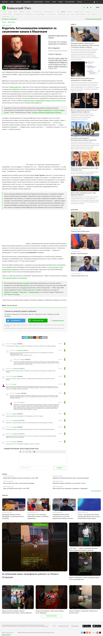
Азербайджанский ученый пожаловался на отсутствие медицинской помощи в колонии (62, 516)
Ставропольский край (80, 14)
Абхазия (4, 11)
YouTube (16, 294)
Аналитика (26, 1)
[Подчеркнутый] (26, 451)
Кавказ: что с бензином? (10, 19)
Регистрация (25, 467)
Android (26, 283)
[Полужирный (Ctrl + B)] (20, 451)
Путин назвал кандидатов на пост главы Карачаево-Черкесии (83, 194)
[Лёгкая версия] (94, 2)
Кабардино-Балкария (78, 11)
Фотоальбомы (69, 1)
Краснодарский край (18, 14)
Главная (4, 22)
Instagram (15, 292)
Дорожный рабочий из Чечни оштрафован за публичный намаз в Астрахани (13, 516)
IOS (32, 283)
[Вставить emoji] (34, 451)
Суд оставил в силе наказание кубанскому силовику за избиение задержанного (38, 516)
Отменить (59, 467)
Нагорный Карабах (29, 14)
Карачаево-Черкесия (7, 14)
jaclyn (22, 402)
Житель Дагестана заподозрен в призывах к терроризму (70, 488)
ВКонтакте (23, 292)
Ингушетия (69, 11)
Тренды (18, 1)
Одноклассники (34, 292)
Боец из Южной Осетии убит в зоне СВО (16, 488)
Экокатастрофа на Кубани (94, 19)
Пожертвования (75, 626)
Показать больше (51, 616)
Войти (97, 7)
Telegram (24, 288)
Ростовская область (51, 14)
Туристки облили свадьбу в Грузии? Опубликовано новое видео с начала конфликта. (17, 612)
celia (14, 384)
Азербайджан (22, 11)
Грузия (58, 11)
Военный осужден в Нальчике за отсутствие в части (69, 483)
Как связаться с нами (63, 626)
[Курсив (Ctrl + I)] (23, 451)
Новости (4, 1)
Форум (47, 1)
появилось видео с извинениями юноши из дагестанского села (44, 100)
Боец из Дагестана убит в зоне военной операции (18, 483)
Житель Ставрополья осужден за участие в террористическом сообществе (84, 111)
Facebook (7, 292)
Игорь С (15, 343)
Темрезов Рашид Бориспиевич (80, 231)
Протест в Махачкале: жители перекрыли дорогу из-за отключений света (84, 578)
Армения (29, 11)
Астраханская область (38, 11)
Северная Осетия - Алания (63, 14)
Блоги (54, 1)
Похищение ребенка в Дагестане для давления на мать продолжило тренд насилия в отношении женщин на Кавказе (85, 45)
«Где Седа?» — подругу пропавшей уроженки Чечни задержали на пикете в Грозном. (83, 549)
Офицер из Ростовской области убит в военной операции (71, 478)
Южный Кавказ (6, 16)
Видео (61, 1)
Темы (11, 1)
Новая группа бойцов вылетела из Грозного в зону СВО (20, 478)
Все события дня (96, 491)
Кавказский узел (15, 87)
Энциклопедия (38, 1)
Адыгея (15, 11)
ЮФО (12, 16)
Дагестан (63, 11)
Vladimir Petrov (20, 350)
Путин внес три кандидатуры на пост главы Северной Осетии (84, 169)
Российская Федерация (40, 14)
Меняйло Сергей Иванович (79, 253)
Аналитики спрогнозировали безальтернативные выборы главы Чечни (83, 139)
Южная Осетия (95, 14)
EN (100, 1)
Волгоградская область (49, 11)
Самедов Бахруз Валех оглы (79, 276)
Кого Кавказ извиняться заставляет (14, 278)
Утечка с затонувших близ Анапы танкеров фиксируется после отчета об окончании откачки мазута (89, 516)
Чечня (88, 14)
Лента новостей (11, 22)
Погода (79, 1)
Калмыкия (87, 11)
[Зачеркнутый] (30, 451)
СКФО (72, 14)
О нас (54, 626)
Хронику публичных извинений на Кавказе (46, 112)
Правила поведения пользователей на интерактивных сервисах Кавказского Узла (35, 632)
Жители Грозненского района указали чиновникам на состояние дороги (82, 79)
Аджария (10, 11)
